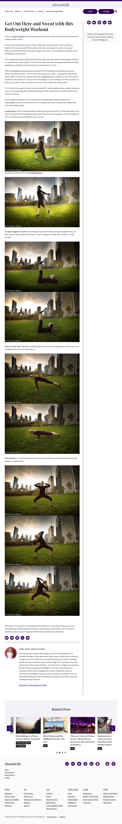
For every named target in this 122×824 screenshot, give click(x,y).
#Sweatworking (108, 796)
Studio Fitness (10, 803)
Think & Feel (73, 789)
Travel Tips (87, 803)
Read (17, 11)
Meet (105, 789)
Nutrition (27, 803)
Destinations (87, 793)
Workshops (107, 803)
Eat (25, 789)
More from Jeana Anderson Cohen (33, 685)
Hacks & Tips (28, 796)
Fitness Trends (21, 742)
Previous (10, 728)
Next (112, 728)
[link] (116, 11)
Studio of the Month (110, 793)
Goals (70, 793)
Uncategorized (21, 746)
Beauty (48, 796)
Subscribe (9, 11)
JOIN (90, 11)
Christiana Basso (35, 173)
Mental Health (73, 800)
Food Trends (28, 793)
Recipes (26, 806)
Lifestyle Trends (51, 800)
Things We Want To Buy (54, 806)
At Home (49, 793)
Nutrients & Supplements (32, 800)
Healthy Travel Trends (90, 796)
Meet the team (9, 772)
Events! (41, 11)
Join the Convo (29, 11)
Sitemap (62, 817)
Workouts (8, 806)
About (7, 770)
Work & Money (51, 809)
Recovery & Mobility (12, 800)
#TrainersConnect (109, 800)
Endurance (8, 793)
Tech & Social (72, 806)
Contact (7, 778)
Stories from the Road (90, 800)
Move (28, 742)
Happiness (71, 796)
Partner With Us (10, 775)
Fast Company (18, 36)
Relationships (51, 803)
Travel (85, 789)
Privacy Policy (52, 817)
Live (48, 789)
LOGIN (106, 11)
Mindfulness (72, 803)
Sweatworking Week (54, 11)
